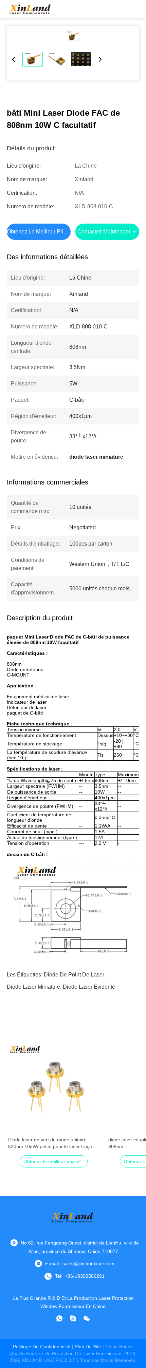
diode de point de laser (74, 974)
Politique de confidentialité (42, 1346)
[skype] (73, 1318)
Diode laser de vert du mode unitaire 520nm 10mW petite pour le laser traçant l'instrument (52, 1143)
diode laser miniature (33, 987)
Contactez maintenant (103, 231)
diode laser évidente (89, 987)
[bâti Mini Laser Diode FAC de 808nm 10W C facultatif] (73, 36)
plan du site (88, 1346)
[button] (17, 1100)
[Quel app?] (59, 1318)
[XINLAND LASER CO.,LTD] (30, 9)
